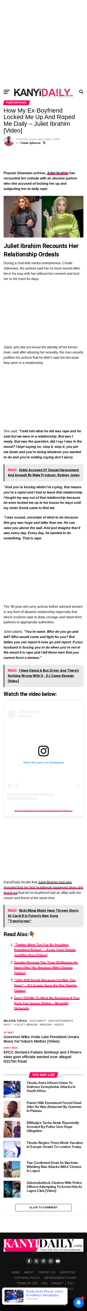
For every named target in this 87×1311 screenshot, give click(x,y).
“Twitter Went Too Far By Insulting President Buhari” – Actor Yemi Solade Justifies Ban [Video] (45, 950)
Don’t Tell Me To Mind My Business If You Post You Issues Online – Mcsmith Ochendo (47, 1003)
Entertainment (61, 1021)
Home (16, 1272)
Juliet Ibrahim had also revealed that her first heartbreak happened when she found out (43, 887)
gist (8, 1024)
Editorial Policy (27, 1277)
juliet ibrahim (26, 1024)
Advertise (67, 1272)
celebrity (38, 1021)
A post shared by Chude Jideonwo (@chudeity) (46, 810)
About (29, 1272)
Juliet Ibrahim (57, 173)
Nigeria (46, 1024)
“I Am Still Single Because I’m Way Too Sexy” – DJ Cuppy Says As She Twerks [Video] (45, 985)
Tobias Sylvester (30, 143)
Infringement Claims (60, 1277)
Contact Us (46, 1272)
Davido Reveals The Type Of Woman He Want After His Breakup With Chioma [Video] (46, 968)
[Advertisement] (43, 43)
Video (60, 1024)
